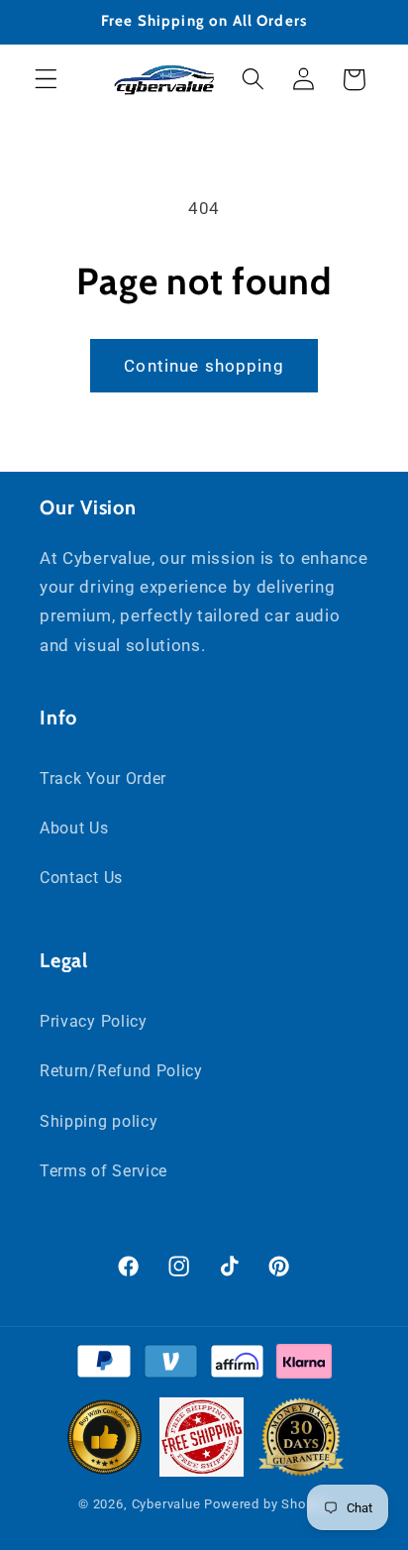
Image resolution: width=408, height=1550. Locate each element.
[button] (46, 80)
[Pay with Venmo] (171, 1365)
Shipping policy (98, 1121)
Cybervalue (166, 1503)
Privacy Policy (94, 1021)
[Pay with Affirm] (237, 1365)
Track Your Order (103, 778)
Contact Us (81, 877)
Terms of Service (103, 1171)
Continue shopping (204, 366)
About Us (74, 828)
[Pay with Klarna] (303, 1365)
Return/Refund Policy (121, 1070)
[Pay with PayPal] (103, 1365)
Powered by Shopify (267, 1503)
